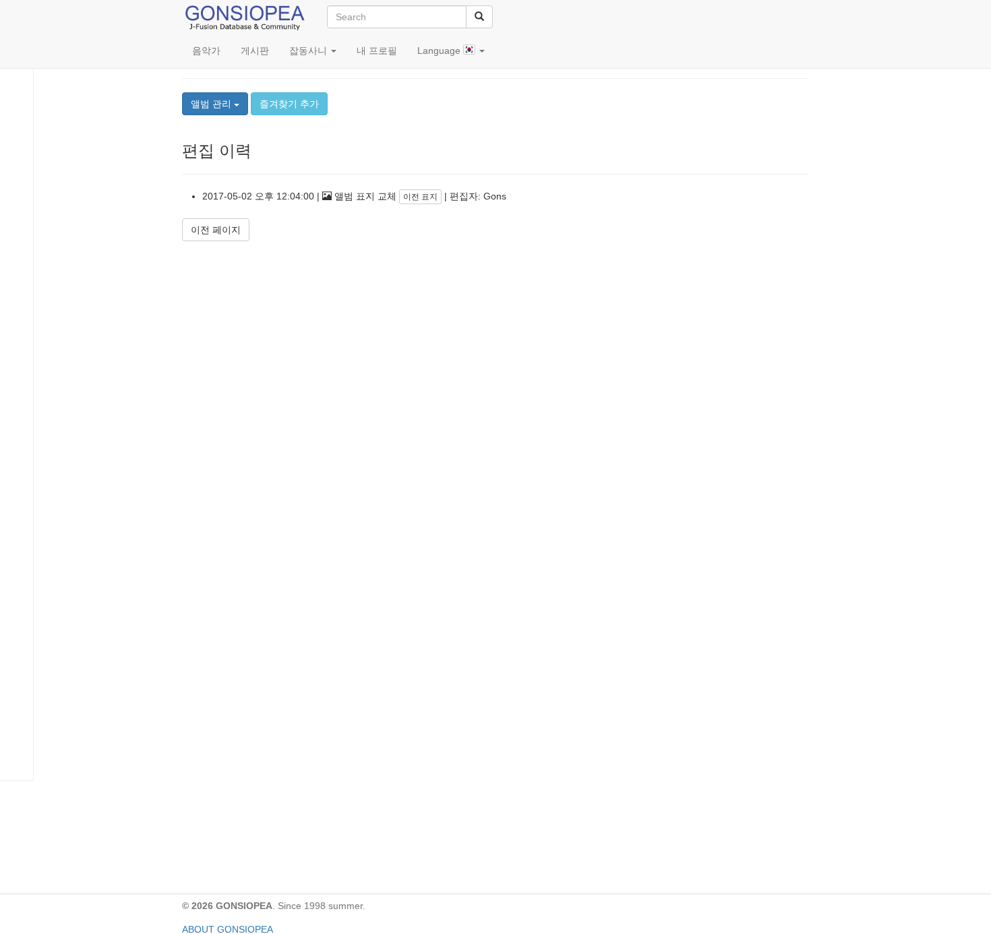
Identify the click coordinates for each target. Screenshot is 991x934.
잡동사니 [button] (309, 50)
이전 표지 (420, 196)
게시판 (255, 50)
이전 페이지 (216, 229)
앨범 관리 (212, 103)
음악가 (206, 50)
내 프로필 (377, 50)
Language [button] (440, 50)
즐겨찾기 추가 (289, 103)
